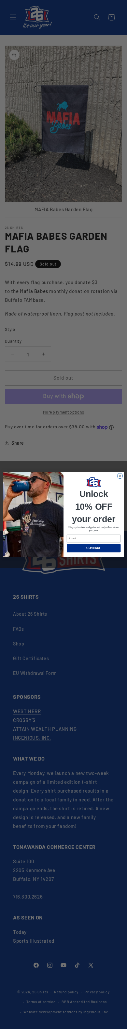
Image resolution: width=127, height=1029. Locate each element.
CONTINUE (93, 548)
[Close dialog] (120, 476)
